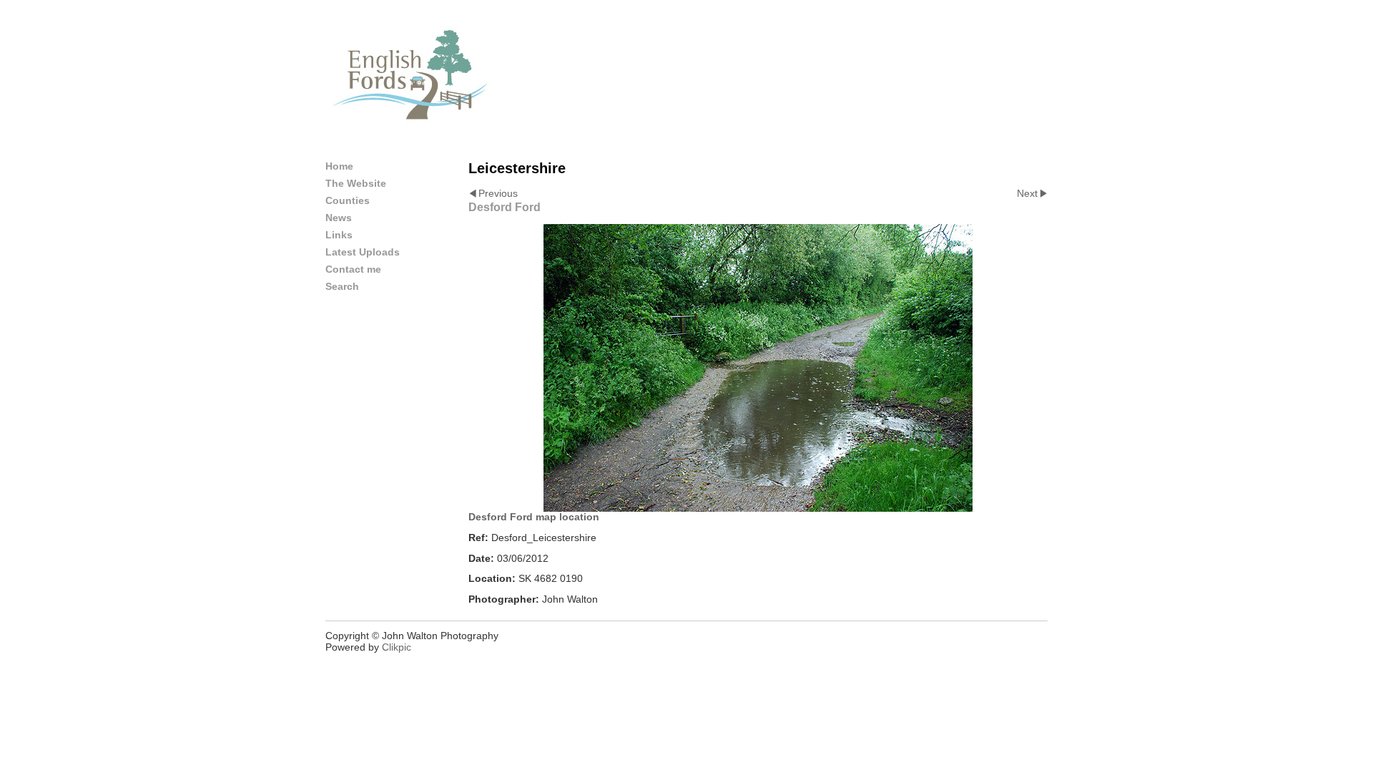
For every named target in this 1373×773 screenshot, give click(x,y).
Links (339, 234)
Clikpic (396, 647)
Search (342, 286)
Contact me (353, 269)
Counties (347, 200)
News (338, 217)
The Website (355, 183)
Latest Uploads (362, 252)
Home (339, 166)
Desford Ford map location (533, 516)
